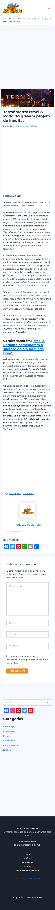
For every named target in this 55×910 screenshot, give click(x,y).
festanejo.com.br (15, 531)
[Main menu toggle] (49, 8)
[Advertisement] (27, 53)
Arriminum (34, 878)
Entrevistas (9, 731)
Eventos (7, 736)
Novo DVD (28, 493)
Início (5, 19)
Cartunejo (8, 726)
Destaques (15, 493)
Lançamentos (10, 745)
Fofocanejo (9, 740)
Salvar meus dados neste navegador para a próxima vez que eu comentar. (27, 660)
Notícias (12, 19)
